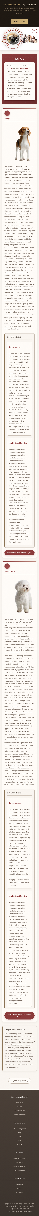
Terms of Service (20, 1115)
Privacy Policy (19, 1111)
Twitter (19, 1188)
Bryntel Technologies (25, 1212)
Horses (19, 1145)
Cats (19, 1136)
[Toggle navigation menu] (34, 31)
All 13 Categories (19, 1129)
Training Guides (19, 1170)
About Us (19, 1103)
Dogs (19, 1133)
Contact (19, 1107)
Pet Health (19, 1162)
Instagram (19, 1192)
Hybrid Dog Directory (20, 1081)
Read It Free (19, 21)
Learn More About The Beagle (19, 553)
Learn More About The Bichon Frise (19, 1015)
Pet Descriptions (19, 1158)
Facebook (19, 1184)
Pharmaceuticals (19, 1166)
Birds (19, 1140)
